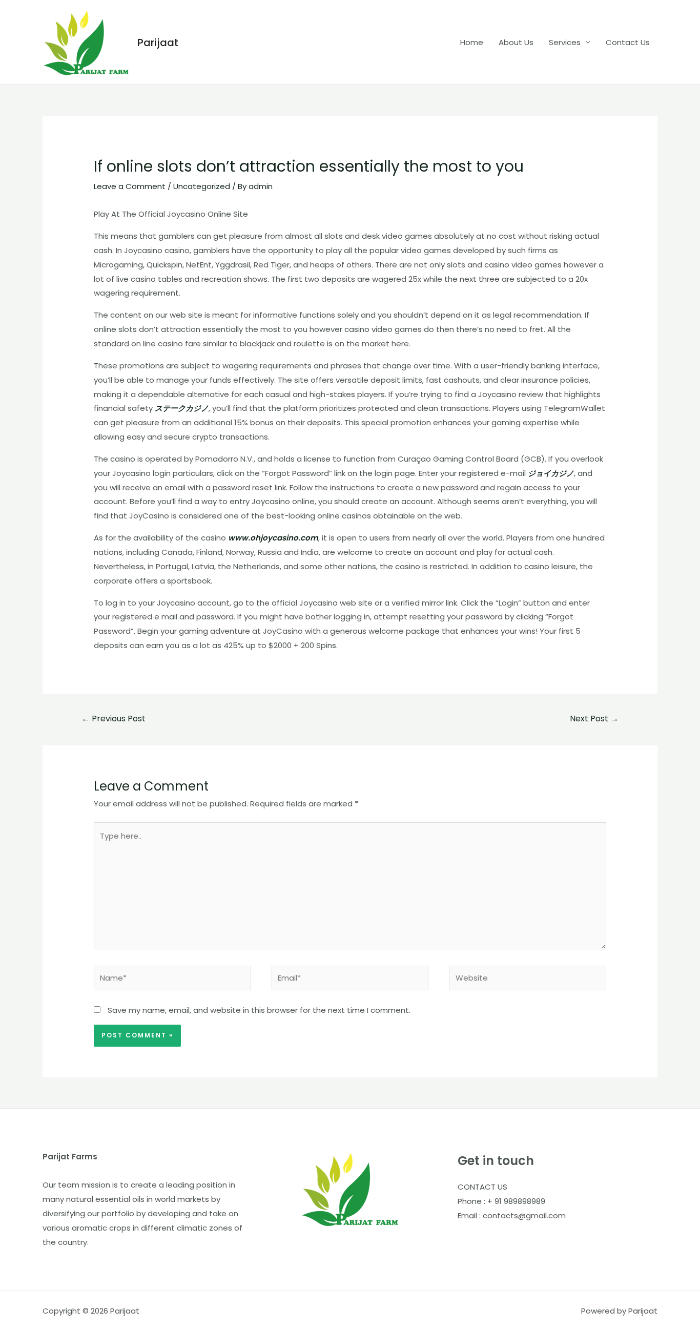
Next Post (594, 718)
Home (471, 42)
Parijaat (157, 42)
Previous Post (113, 718)
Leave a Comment (130, 186)
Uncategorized (201, 186)
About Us (516, 42)
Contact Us (628, 42)
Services (565, 42)
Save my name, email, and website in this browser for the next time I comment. (259, 1010)
